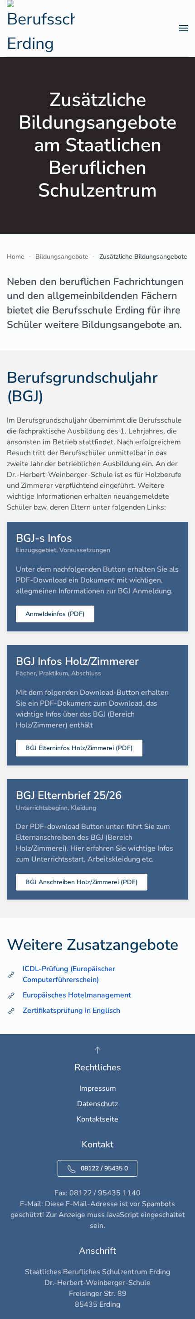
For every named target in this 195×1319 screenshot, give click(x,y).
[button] (183, 28)
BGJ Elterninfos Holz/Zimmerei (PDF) (79, 748)
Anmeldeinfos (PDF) (55, 614)
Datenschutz (97, 1104)
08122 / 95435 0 (104, 1168)
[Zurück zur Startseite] (41, 28)
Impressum (97, 1088)
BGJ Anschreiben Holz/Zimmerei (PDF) (81, 882)
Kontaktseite (97, 1119)
